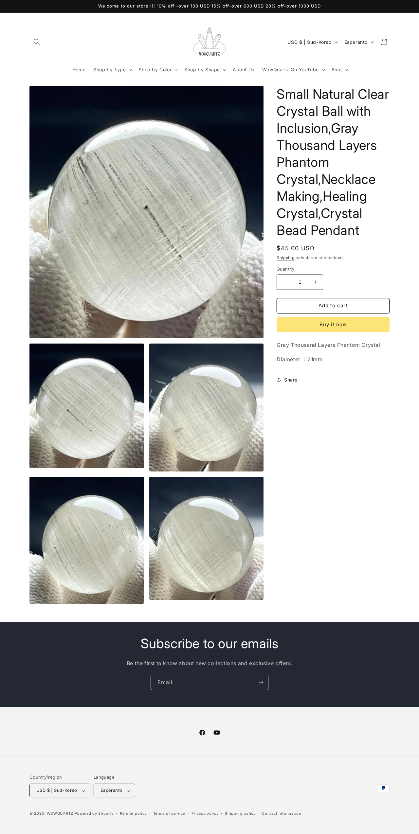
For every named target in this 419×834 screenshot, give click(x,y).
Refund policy (133, 813)
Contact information (281, 813)
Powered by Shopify (94, 813)
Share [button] (291, 379)
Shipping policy (240, 813)
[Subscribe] (261, 682)
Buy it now (333, 324)
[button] (36, 42)
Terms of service (169, 813)
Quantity (285, 269)
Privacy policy (205, 813)
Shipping (286, 257)
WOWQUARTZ (60, 813)
